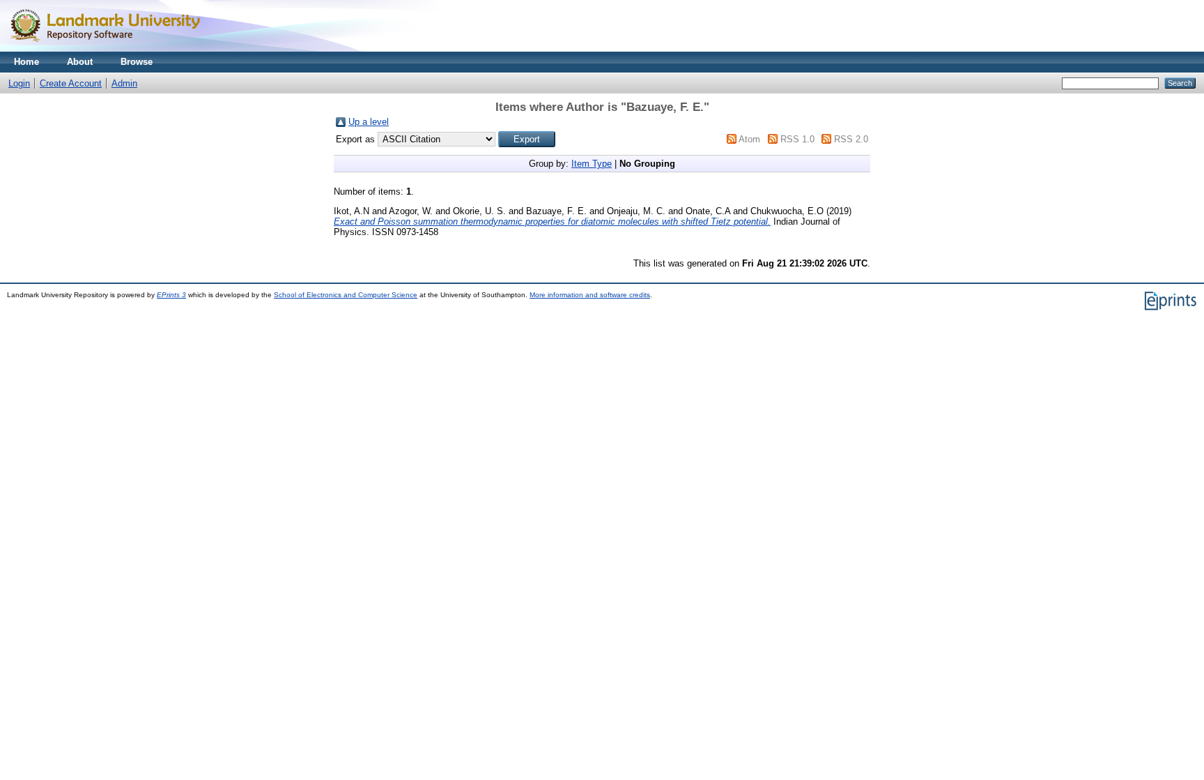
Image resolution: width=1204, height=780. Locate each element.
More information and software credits (590, 295)
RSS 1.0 (797, 139)
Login (19, 83)
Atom (749, 139)
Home (26, 62)
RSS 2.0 (851, 139)
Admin (124, 83)
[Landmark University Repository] (111, 48)
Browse (137, 62)
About (80, 62)
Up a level (368, 122)
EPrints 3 (171, 295)
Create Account (71, 83)
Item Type (591, 163)
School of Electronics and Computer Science (345, 295)
